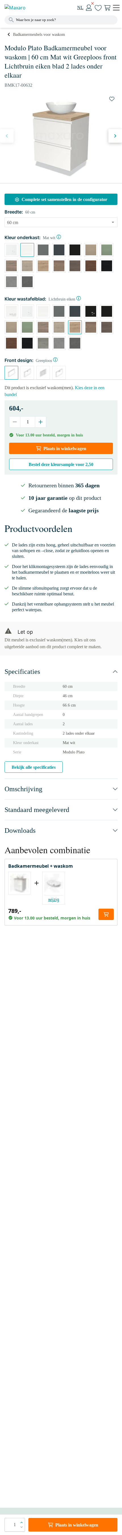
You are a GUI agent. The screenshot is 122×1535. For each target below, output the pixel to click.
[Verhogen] (40, 422)
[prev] (7, 136)
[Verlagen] (14, 422)
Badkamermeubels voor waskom (39, 34)
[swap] (111, 99)
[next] (115, 136)
